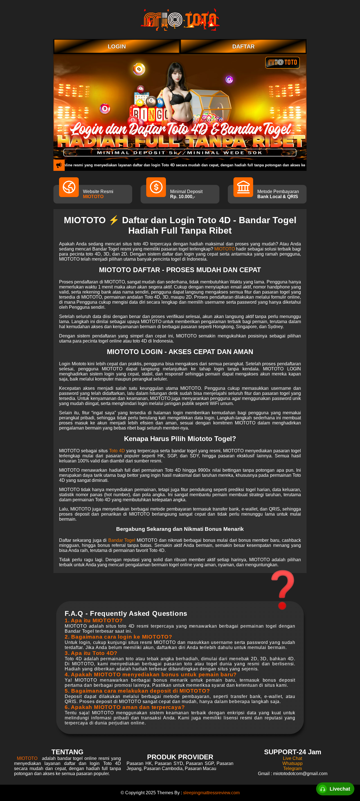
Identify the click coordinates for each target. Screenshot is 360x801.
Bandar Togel (121, 540)
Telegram (292, 768)
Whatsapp (292, 763)
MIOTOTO (93, 196)
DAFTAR (243, 46)
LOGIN (117, 46)
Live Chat (292, 758)
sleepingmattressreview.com (211, 792)
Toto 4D (117, 450)
